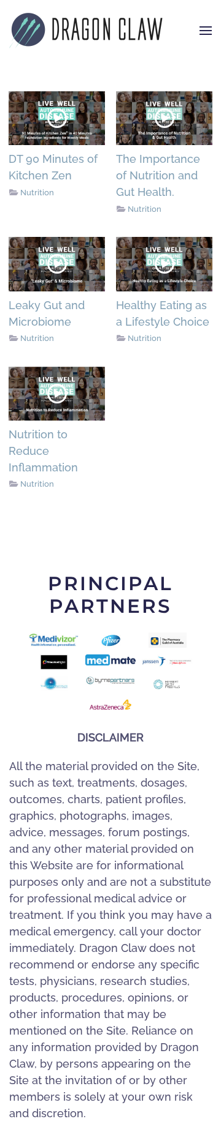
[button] (206, 30)
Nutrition (37, 192)
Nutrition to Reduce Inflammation (43, 451)
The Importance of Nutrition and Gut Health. (158, 175)
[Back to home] (86, 30)
